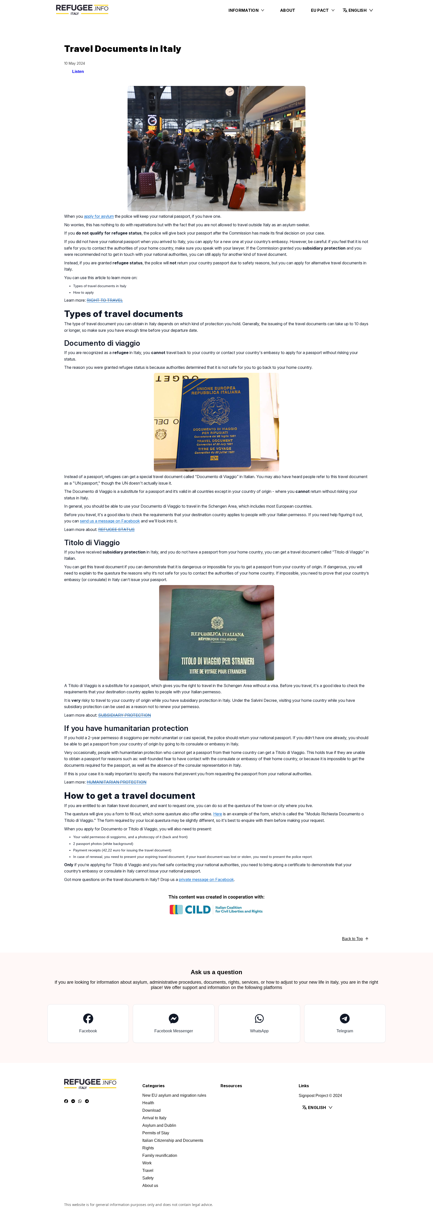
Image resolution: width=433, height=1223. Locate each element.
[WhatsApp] (80, 1101)
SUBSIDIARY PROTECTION (124, 715)
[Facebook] (66, 1101)
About (287, 10)
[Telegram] (87, 1101)
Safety (148, 1178)
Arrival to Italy (154, 1118)
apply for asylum (99, 216)
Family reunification (159, 1155)
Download (151, 1110)
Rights (148, 1148)
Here (217, 813)
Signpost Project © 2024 (320, 1095)
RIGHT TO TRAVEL (105, 300)
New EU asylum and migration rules (174, 1095)
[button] (358, 10)
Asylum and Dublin (159, 1125)
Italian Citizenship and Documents (172, 1140)
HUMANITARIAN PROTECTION (116, 782)
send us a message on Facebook (110, 520)
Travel (147, 1170)
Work (147, 1163)
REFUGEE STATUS (116, 529)
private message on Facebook (206, 879)
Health (148, 1103)
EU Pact (320, 10)
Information (244, 10)
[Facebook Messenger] (73, 1101)
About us (150, 1185)
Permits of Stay (155, 1133)
